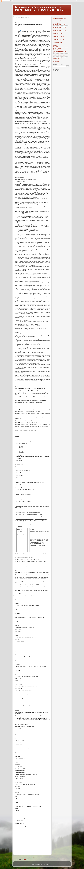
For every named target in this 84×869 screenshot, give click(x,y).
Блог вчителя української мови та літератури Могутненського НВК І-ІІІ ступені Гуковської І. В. (39, 8)
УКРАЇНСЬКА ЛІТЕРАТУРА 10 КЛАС (60, 26)
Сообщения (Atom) (25, 859)
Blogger (50, 864)
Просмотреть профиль (57, 20)
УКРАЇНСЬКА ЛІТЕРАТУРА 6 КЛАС (60, 30)
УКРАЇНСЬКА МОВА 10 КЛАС (59, 33)
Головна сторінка (56, 54)
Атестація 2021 (56, 61)
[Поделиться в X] (20, 820)
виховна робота (56, 60)
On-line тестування (57, 48)
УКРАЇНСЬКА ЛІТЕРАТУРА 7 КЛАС (60, 29)
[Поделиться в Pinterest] (22, 820)
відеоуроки (55, 40)
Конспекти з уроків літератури (59, 52)
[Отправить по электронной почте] (17, 820)
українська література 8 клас (59, 57)
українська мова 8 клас (57, 58)
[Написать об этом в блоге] (19, 820)
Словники (55, 45)
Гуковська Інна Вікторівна (60, 18)
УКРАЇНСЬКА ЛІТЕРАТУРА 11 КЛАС (60, 24)
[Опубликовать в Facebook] (21, 820)
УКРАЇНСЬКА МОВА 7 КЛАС (58, 36)
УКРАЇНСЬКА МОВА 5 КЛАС (58, 39)
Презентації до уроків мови (58, 49)
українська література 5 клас (59, 55)
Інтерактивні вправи (57, 43)
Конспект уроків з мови (57, 42)
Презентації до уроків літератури (59, 51)
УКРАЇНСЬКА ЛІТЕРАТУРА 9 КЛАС (60, 27)
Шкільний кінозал (56, 46)
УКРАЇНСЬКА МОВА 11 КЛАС (59, 32)
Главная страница (32, 857)
